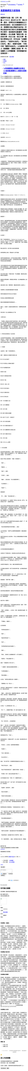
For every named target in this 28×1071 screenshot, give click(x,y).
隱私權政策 (24, 1050)
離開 (8, 1068)
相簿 (4, 59)
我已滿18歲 (3, 1068)
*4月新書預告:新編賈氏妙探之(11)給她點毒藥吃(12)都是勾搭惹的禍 (15, 71)
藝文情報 (12, 56)
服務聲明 (14, 1052)
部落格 (5, 61)
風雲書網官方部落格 (10, 10)
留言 (13, 856)
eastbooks (3, 849)
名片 (4, 62)
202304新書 (11, 862)
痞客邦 (10, 856)
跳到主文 (3, 14)
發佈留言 (3, 875)
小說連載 (11, 860)
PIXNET (6, 1050)
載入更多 (3, 867)
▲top (2, 864)
